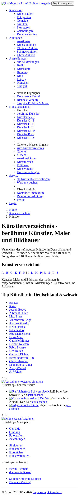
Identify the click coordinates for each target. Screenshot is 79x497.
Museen (21, 155)
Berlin (20, 65)
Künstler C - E (26, 120)
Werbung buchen (27, 182)
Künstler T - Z (25, 137)
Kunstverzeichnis (19, 106)
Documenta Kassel (28, 96)
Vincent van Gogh (20, 320)
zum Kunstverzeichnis (30, 148)
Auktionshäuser (26, 158)
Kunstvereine (25, 168)
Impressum (39, 492)
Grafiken (22, 24)
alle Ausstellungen (28, 62)
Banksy (13, 302)
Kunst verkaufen (27, 34)
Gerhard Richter (19, 354)
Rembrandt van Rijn (21, 357)
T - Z (55, 272)
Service (13, 175)
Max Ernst (15, 316)
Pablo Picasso (17, 347)
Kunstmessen (25, 161)
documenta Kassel (20, 472)
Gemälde (22, 20)
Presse (21, 199)
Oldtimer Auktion (27, 48)
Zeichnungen (25, 31)
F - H (22, 272)
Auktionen (15, 37)
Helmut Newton (19, 344)
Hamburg (22, 72)
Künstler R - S (25, 134)
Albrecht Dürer (18, 313)
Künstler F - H (26, 124)
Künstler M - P (26, 130)
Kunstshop (15, 10)
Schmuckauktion (27, 51)
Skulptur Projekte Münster (33, 103)
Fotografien (24, 17)
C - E (13, 272)
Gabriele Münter (19, 340)
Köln (20, 75)
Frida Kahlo (16, 330)
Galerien (22, 151)
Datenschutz (54, 492)
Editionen (23, 165)
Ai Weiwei (15, 371)
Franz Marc (16, 337)
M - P (38, 272)
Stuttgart (22, 86)
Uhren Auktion (26, 55)
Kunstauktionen (26, 44)
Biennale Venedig (27, 99)
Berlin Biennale (18, 468)
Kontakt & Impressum (30, 192)
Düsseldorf (23, 68)
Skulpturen (23, 27)
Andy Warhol (17, 368)
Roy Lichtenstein (19, 333)
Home (13, 209)
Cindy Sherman (18, 361)
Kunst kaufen (25, 13)
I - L (30, 272)
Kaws (12, 306)
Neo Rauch (16, 351)
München (22, 82)
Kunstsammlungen (28, 172)
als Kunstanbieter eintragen (33, 179)
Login (12, 203)
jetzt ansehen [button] (36, 395)
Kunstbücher (17, 448)
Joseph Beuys (17, 309)
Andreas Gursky (19, 323)
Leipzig (21, 79)
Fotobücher (16, 452)
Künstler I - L (25, 127)
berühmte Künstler (28, 113)
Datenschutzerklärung (30, 196)
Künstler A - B (26, 117)
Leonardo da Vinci (20, 364)
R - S (47, 272)
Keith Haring (17, 326)
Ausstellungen (17, 58)
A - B (5, 272)
